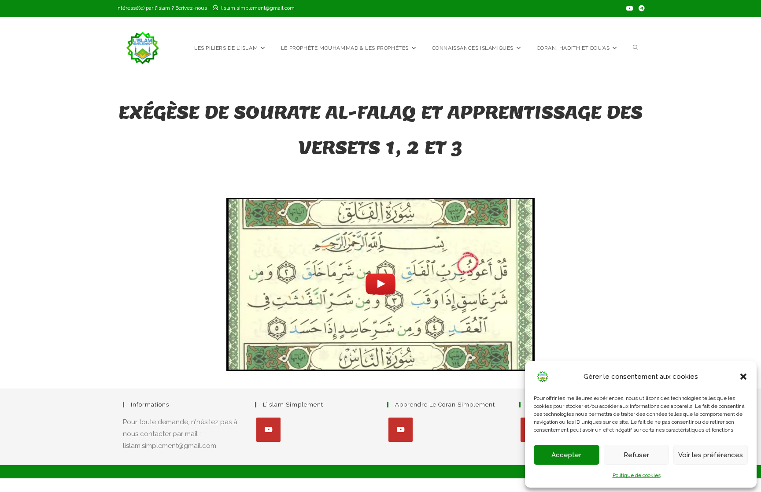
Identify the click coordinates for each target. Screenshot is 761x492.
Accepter (566, 455)
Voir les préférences (710, 455)
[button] (743, 376)
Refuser (636, 455)
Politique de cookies (637, 475)
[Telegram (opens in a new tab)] (640, 8)
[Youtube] (268, 430)
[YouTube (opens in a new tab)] (630, 8)
